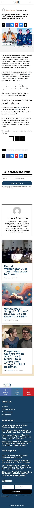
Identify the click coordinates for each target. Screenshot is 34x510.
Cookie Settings (7, 415)
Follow (17, 388)
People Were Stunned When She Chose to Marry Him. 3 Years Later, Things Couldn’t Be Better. (14, 359)
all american (10, 150)
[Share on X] (3, 25)
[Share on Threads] (25, 25)
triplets (21, 150)
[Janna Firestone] (4, 10)
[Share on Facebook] (8, 25)
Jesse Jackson (8, 370)
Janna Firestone (10, 10)
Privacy (10, 187)
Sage (16, 78)
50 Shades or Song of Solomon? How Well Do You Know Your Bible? (16, 312)
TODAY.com (17, 110)
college (22, 85)
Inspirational (7, 44)
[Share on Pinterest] (16, 25)
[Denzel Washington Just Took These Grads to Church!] (17, 251)
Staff (5, 278)
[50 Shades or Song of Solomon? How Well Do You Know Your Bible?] (17, 294)
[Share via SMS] (21, 25)
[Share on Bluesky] (12, 25)
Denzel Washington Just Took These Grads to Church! (16, 270)
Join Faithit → (17, 183)
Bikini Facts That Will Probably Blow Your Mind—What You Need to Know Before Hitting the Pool (17, 443)
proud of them (21, 107)
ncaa (16, 150)
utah (26, 150)
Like (6, 388)
